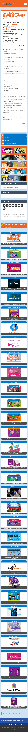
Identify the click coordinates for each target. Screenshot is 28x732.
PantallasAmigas (9, 42)
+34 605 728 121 (20, 720)
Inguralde (13, 24)
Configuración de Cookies (13, 730)
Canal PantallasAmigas (10, 143)
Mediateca (7, 140)
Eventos (7, 137)
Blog (6, 135)
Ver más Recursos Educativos (12, 713)
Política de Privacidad (11, 727)
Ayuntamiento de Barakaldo (10, 28)
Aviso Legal (3, 727)
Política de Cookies (22, 727)
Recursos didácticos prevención (10, 187)
